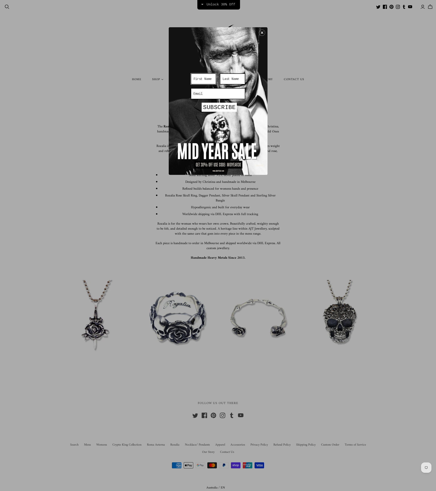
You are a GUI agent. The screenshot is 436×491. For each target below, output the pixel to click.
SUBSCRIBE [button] (219, 107)
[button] (262, 32)
